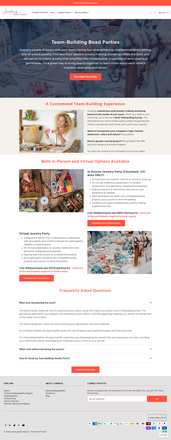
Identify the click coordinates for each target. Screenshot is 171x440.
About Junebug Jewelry (55, 390)
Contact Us (50, 393)
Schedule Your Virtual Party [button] (36, 278)
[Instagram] (10, 425)
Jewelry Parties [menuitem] (65, 12)
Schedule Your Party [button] (85, 76)
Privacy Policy (10, 398)
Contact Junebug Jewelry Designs (18, 393)
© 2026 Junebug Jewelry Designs (16, 432)
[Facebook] (5, 425)
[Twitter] (14, 425)
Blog (48, 396)
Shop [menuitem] (52, 12)
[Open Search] (150, 12)
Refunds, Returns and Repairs (17, 403)
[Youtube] (23, 425)
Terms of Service (11, 401)
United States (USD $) (157, 418)
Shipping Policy (10, 396)
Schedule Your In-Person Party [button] (106, 223)
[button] (85, 302)
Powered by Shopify (38, 432)
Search (7, 390)
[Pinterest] (18, 425)
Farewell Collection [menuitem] (40, 12)
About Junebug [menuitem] (81, 12)
